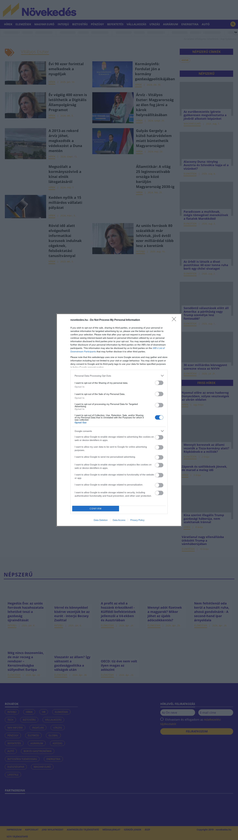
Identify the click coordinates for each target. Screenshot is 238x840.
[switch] (159, 383)
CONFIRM (96, 508)
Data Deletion (101, 520)
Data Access (119, 520)
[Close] (175, 320)
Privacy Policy (137, 520)
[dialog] (119, 420)
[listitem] (119, 375)
